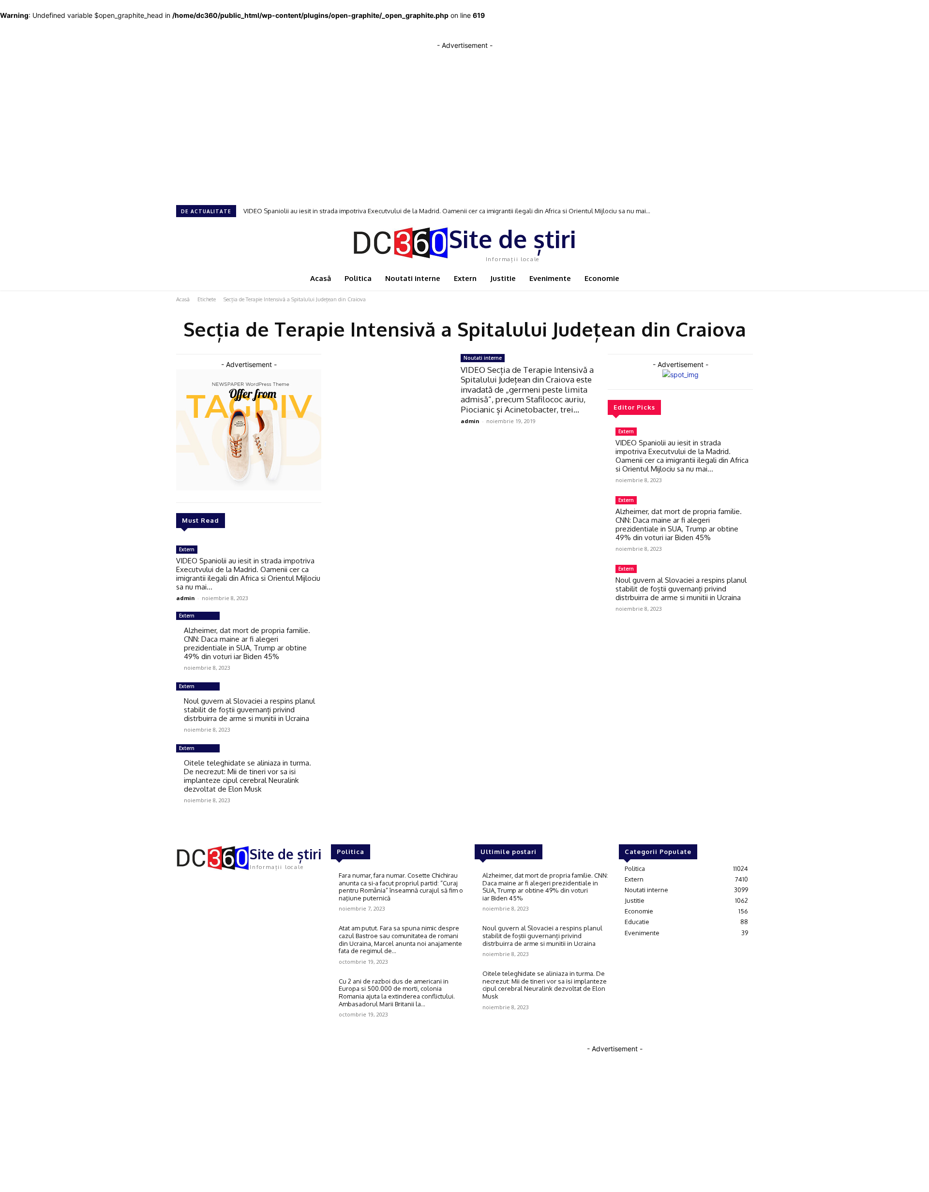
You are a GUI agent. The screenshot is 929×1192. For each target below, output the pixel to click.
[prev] (744, 211)
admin (185, 598)
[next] (750, 211)
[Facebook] (183, 887)
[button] (743, 242)
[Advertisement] (464, 118)
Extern (187, 549)
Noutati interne (483, 357)
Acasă (183, 299)
